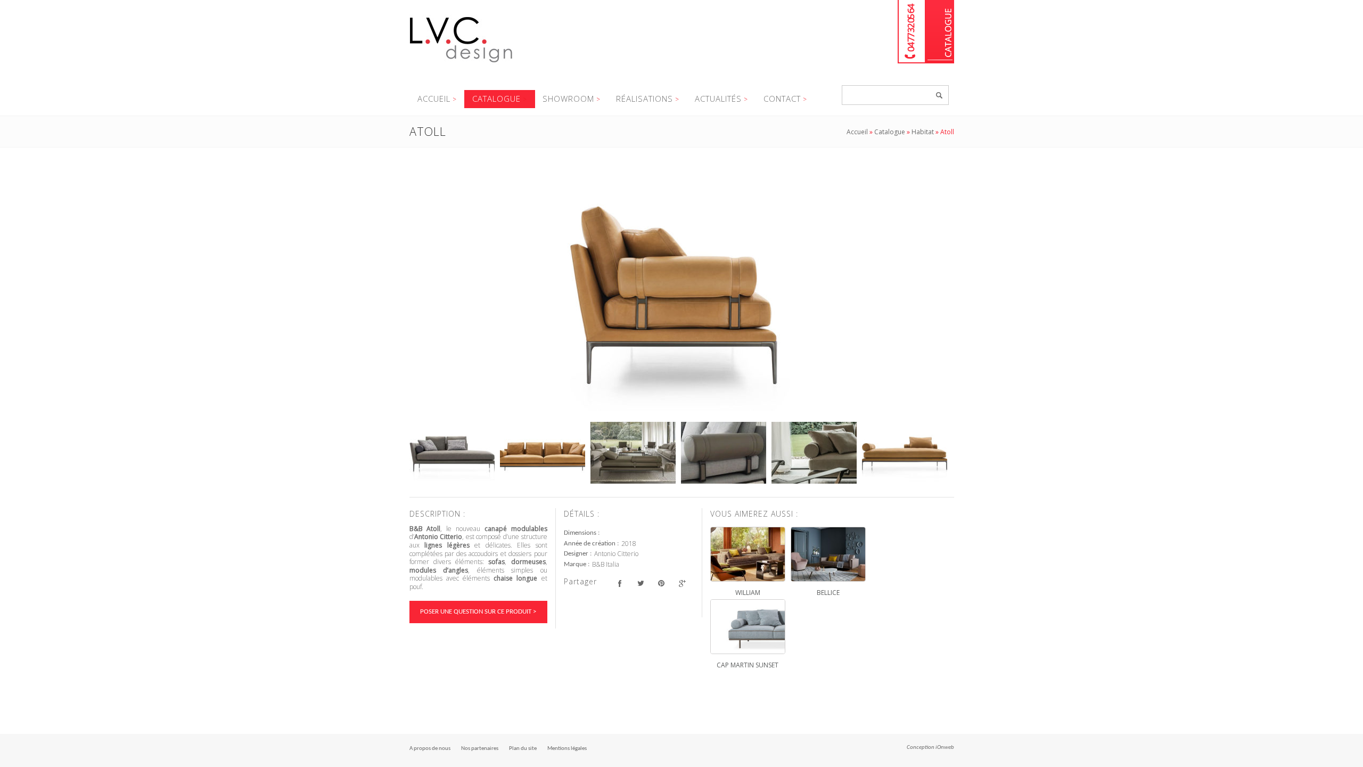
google (682, 583)
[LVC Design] (461, 63)
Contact (782, 98)
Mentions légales (567, 749)
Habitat (923, 131)
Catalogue (940, 31)
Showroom (568, 98)
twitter (640, 583)
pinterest (661, 583)
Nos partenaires (479, 749)
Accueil (433, 98)
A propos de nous (429, 749)
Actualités (718, 98)
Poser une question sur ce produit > (478, 611)
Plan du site (523, 749)
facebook (620, 583)
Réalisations (644, 98)
